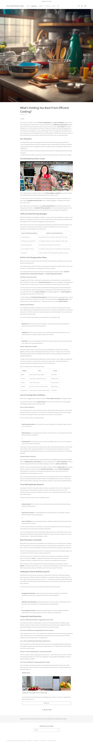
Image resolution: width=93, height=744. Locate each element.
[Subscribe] (58, 730)
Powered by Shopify (22, 740)
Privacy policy (36, 740)
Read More (46, 703)
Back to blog (47, 709)
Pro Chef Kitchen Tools (14, 740)
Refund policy (29, 740)
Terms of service (43, 740)
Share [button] (23, 118)
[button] (34, 5)
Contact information (52, 740)
